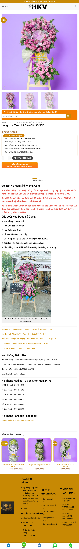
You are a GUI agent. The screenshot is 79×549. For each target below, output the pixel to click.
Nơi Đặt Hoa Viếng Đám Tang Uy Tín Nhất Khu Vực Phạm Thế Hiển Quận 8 (29, 339)
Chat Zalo (8, 547)
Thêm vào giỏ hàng (22, 158)
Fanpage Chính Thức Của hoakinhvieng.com (18, 420)
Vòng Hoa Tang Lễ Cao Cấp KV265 (65, 465)
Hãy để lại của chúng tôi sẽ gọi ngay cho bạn (32, 112)
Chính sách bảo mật (50, 524)
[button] (5, 6)
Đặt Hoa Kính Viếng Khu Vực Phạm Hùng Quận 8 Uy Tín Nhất (24, 334)
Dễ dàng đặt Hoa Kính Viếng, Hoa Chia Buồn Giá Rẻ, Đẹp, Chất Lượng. (27, 329)
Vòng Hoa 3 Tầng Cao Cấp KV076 (39, 465)
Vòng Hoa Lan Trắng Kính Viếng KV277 (13, 465)
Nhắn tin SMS (55, 547)
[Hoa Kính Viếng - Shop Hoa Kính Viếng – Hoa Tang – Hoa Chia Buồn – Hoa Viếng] (39, 6)
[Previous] (6, 52)
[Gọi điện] (24, 544)
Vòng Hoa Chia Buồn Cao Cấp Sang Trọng (27, 122)
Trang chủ (5, 122)
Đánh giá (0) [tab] (42, 180)
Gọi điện (70, 547)
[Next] (73, 52)
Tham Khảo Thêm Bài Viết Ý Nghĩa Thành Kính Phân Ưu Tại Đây (25, 344)
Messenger (39, 547)
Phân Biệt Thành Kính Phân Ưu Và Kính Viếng (18, 348)
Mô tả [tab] (35, 180)
